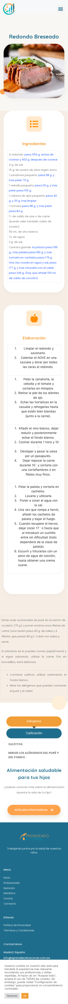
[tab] (34, 721)
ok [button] (25, 995)
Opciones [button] (12, 995)
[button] (60, 9)
